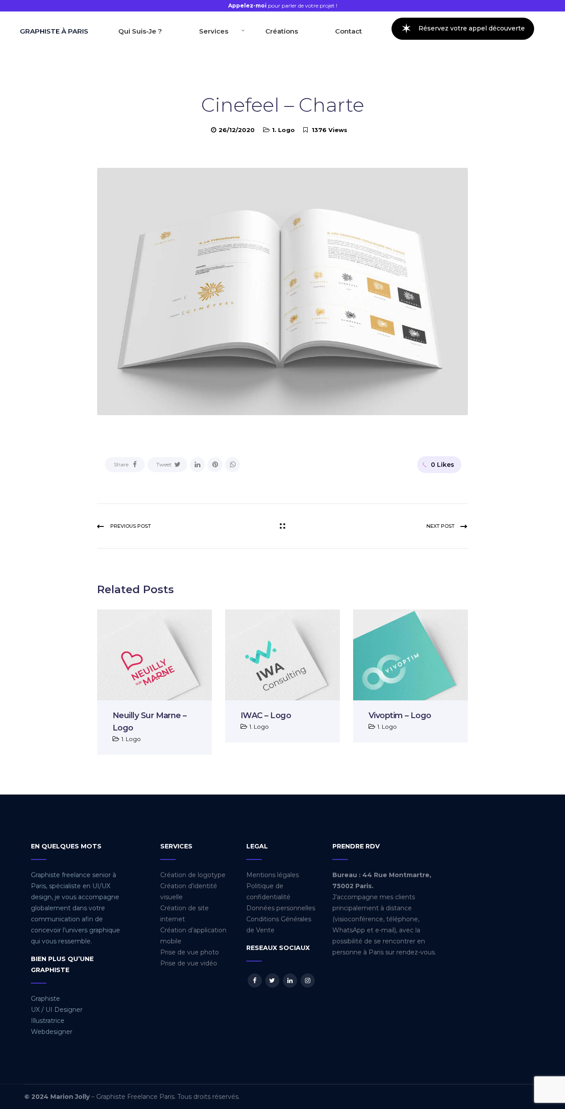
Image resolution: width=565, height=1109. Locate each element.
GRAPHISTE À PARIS (54, 31)
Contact (348, 31)
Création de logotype (193, 875)
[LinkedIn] (197, 464)
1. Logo (283, 129)
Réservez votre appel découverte (463, 28)
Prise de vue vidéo (188, 963)
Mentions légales (272, 875)
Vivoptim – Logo (400, 715)
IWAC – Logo (266, 715)
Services (213, 31)
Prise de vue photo (189, 952)
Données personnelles (280, 908)
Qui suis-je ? (140, 31)
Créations (281, 31)
